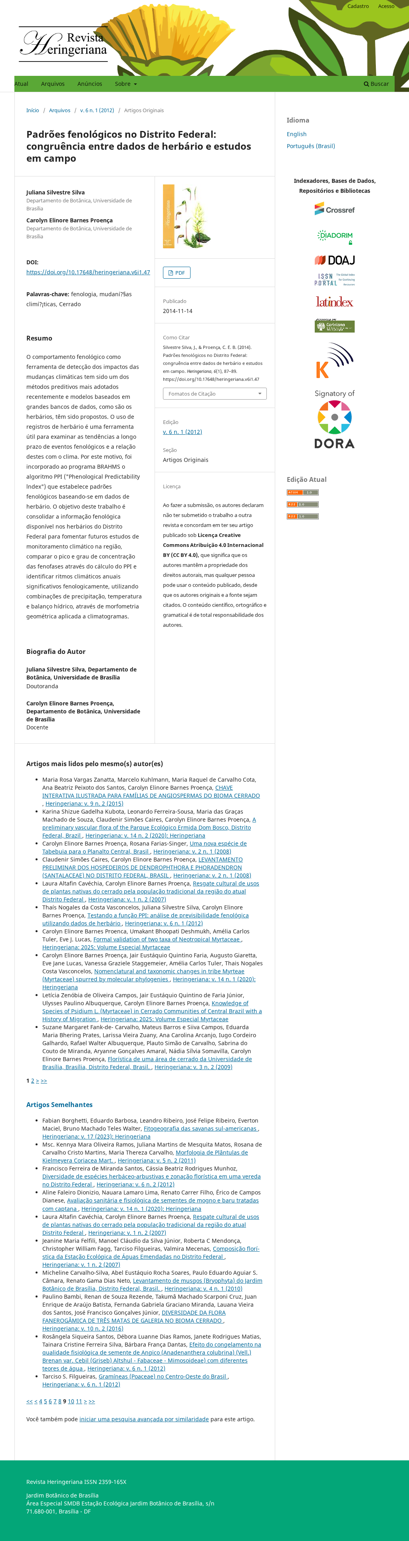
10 (71, 1401)
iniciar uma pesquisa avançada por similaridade (144, 1419)
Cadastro (358, 6)
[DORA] (335, 446)
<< (29, 1401)
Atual (21, 83)
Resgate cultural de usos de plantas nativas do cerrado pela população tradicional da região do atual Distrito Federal (150, 891)
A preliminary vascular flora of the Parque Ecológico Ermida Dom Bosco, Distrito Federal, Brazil (149, 827)
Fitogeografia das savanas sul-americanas (201, 1128)
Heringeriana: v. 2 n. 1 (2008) (192, 851)
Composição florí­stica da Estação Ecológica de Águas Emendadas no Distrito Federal (151, 1252)
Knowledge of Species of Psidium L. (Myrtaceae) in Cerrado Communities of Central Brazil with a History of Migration (152, 1011)
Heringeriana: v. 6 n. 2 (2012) (136, 1184)
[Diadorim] (335, 244)
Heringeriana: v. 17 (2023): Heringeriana (96, 1136)
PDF (179, 272)
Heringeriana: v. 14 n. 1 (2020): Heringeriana (141, 1208)
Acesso (386, 6)
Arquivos (53, 83)
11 (79, 1401)
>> (44, 1080)
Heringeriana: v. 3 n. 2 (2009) (193, 1067)
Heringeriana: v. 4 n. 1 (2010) (203, 1288)
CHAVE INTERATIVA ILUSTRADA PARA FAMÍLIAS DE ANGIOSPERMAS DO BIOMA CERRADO (151, 791)
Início (32, 110)
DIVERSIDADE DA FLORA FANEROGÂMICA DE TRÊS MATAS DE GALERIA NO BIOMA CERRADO (134, 1316)
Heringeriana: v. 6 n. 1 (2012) (164, 923)
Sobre (123, 83)
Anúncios (89, 83)
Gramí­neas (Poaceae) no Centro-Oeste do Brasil (163, 1376)
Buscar (379, 83)
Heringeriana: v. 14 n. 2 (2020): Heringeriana (145, 835)
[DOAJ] (335, 262)
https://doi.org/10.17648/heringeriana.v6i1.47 (88, 272)
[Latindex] (335, 306)
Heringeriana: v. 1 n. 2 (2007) (127, 899)
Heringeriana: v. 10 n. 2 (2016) (82, 1328)
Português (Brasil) (311, 146)
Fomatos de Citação (192, 393)
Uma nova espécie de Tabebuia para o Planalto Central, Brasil (144, 847)
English (297, 134)
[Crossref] (335, 213)
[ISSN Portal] (335, 283)
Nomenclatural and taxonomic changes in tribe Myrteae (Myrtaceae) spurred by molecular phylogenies (143, 975)
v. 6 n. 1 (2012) (97, 110)
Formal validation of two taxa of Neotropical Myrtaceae (167, 939)
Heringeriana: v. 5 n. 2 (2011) (157, 1160)
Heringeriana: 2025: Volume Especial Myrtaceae (106, 947)
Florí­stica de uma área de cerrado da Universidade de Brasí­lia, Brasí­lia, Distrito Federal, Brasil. (147, 1063)
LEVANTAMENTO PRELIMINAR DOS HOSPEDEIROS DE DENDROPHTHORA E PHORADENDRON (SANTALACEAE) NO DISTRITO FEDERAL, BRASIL (142, 867)
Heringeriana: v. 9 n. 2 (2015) (84, 803)
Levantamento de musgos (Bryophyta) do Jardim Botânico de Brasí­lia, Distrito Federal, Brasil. (152, 1284)
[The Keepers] (335, 379)
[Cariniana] (335, 330)
